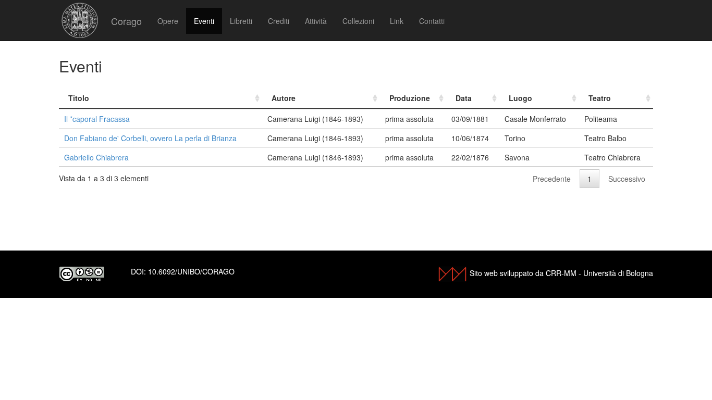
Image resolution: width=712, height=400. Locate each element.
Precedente (552, 178)
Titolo (78, 98)
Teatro (599, 98)
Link (396, 21)
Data (464, 98)
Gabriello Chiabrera (96, 157)
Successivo (626, 178)
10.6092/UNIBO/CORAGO (191, 271)
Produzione (409, 98)
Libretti (241, 21)
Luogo (520, 98)
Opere (167, 21)
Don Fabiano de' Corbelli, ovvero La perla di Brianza (150, 138)
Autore (284, 98)
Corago (126, 21)
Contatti (432, 21)
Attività (316, 21)
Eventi (204, 21)
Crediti (278, 21)
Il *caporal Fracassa (97, 119)
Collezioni (358, 21)
